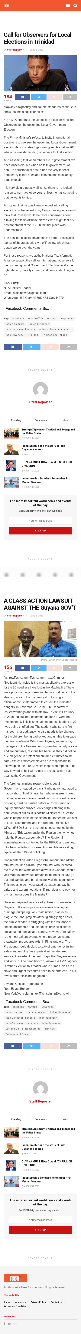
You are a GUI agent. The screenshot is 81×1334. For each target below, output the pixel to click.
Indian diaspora (15, 324)
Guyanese (67, 318)
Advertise (20, 1302)
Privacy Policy (38, 1302)
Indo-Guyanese (15, 335)
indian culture (14, 1012)
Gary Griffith (35, 318)
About (7, 1302)
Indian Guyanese (39, 324)
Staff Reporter (15, 49)
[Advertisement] (40, 20)
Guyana (51, 318)
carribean (18, 318)
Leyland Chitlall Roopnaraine (23, 1028)
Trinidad (33, 335)
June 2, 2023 (36, 49)
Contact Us (56, 1302)
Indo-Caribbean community (55, 329)
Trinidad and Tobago (54, 335)
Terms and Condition (15, 1306)
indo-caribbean (48, 1018)
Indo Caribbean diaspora (20, 329)
